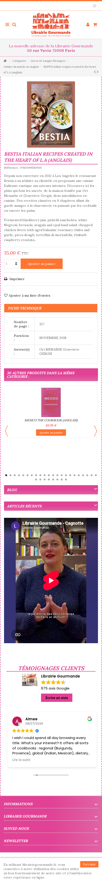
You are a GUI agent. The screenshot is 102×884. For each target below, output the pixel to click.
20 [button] (87, 475)
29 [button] (62, 479)
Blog (12, 490)
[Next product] (97, 72)
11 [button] (49, 475)
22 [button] (96, 475)
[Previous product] (95, 72)
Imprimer (17, 279)
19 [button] (83, 475)
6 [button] (27, 475)
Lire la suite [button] (20, 760)
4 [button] (19, 475)
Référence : (11, 167)
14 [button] (62, 475)
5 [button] (23, 475)
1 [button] (6, 475)
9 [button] (40, 475)
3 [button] (15, 475)
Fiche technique (24, 308)
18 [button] (79, 475)
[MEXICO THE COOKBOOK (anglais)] (51, 402)
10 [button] (45, 475)
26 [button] (49, 479)
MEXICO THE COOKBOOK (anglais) (51, 420)
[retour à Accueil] (5, 61)
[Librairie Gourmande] (51, 24)
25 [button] (45, 479)
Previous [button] (6, 431)
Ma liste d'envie (94, 6)
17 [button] (74, 475)
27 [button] (53, 479)
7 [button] (32, 475)
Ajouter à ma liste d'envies (29, 295)
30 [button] (66, 479)
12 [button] (53, 475)
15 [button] (66, 475)
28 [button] (57, 479)
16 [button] (70, 475)
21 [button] (92, 475)
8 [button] (36, 475)
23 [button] (36, 479)
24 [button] (40, 479)
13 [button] (57, 475)
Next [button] (95, 431)
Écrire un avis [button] (57, 697)
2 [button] (10, 475)
